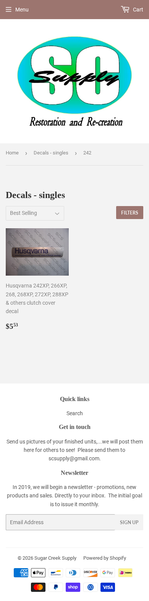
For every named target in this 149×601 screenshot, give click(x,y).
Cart (137, 9)
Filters (129, 213)
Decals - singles (51, 153)
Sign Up (129, 522)
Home (12, 153)
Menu (22, 9)
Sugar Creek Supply (55, 558)
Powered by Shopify (104, 558)
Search (74, 413)
